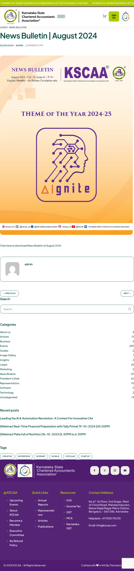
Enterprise (24, 456)
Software (5, 387)
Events (4, 346)
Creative (7, 456)
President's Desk (10, 378)
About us (5, 332)
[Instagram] (115, 470)
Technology (7, 392)
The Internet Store (120, 565)
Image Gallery (8, 355)
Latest (4, 27)
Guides (4, 350)
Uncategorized (8, 397)
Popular (70, 456)
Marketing (6, 369)
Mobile (55, 456)
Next (126, 293)
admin (19, 45)
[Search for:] (67, 309)
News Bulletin (18, 27)
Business (5, 341)
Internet (41, 456)
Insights (4, 360)
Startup (85, 456)
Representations (9, 383)
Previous (10, 293)
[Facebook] (94, 470)
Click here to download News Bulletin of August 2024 (30, 245)
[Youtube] (125, 470)
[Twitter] (104, 470)
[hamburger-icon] (61, 16)
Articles (4, 336)
